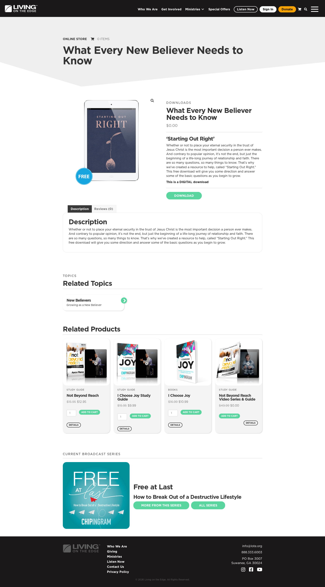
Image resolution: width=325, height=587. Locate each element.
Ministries (114, 556)
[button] (304, 9)
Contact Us (115, 567)
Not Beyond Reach (83, 395)
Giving (112, 551)
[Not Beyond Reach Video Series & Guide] (238, 362)
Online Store (75, 38)
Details (74, 425)
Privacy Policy (118, 572)
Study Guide (75, 389)
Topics (70, 276)
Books (173, 389)
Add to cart (89, 412)
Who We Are (117, 546)
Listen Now (116, 562)
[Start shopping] (299, 9)
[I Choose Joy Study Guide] (137, 362)
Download (184, 196)
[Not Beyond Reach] (86, 362)
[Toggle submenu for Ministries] (202, 9)
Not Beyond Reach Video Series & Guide (237, 397)
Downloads (178, 103)
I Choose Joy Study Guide (133, 397)
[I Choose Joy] (187, 362)
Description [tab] (80, 209)
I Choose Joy (179, 395)
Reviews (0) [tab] (103, 209)
